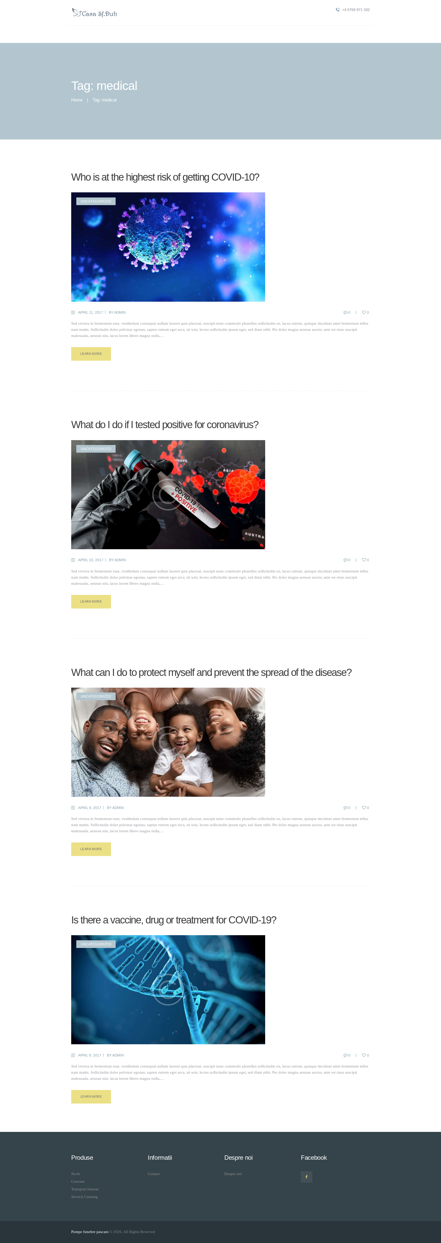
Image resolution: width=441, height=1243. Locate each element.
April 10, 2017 (90, 560)
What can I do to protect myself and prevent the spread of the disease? (211, 672)
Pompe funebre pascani (89, 1232)
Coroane (78, 1181)
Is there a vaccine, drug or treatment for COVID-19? (173, 919)
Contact (154, 1174)
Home (76, 100)
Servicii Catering (84, 1197)
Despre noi (233, 1174)
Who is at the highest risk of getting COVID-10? (165, 177)
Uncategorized (96, 201)
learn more (91, 354)
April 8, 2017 (89, 1055)
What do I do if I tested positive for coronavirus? (164, 424)
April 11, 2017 (90, 312)
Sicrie (75, 1174)
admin (120, 312)
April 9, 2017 (89, 808)
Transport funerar (85, 1189)
